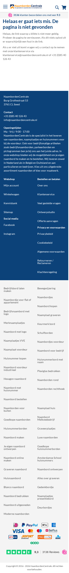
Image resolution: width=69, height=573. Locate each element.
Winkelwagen (11, 194)
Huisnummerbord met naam (50, 361)
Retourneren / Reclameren (45, 262)
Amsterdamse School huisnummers (49, 459)
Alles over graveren (48, 478)
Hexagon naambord (15, 378)
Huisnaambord (12, 478)
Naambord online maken (14, 459)
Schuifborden (45, 332)
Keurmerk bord (46, 323)
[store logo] (26, 6)
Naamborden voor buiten (14, 409)
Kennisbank (10, 203)
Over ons (42, 185)
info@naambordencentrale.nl (20, 119)
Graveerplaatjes (46, 428)
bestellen (38, 158)
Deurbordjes (44, 507)
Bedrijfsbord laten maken (14, 289)
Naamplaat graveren (49, 315)
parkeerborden (43, 147)
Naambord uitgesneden (17, 504)
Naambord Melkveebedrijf (46, 418)
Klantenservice (45, 194)
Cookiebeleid (44, 242)
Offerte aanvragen (47, 221)
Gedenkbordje (45, 487)
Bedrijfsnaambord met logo (16, 312)
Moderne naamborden (16, 513)
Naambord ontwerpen (50, 469)
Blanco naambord (14, 487)
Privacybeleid (45, 233)
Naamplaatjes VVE (14, 340)
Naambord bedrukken (16, 496)
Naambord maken (14, 437)
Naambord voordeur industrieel (15, 368)
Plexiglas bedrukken (48, 371)
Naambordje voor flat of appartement (17, 301)
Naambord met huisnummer (12, 389)
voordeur (15, 143)
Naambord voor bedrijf (50, 350)
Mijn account (11, 185)
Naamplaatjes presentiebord (45, 497)
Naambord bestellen (15, 399)
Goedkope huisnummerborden (48, 447)
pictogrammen (12, 151)
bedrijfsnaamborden (21, 147)
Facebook (9, 224)
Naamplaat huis (46, 408)
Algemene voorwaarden (51, 251)
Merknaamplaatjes (14, 322)
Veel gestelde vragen (49, 203)
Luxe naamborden (47, 437)
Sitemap (8, 212)
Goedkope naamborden (17, 419)
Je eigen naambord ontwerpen (14, 447)
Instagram (9, 233)
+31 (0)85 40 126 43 (15, 116)
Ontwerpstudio (46, 212)
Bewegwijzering (46, 288)
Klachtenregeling (47, 272)
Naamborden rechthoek (51, 388)
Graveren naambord (15, 469)
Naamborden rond (48, 379)
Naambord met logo (15, 331)
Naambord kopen (47, 306)
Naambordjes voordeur (50, 341)
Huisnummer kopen (15, 358)
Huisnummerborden (15, 428)
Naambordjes (45, 297)
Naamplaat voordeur (15, 349)
